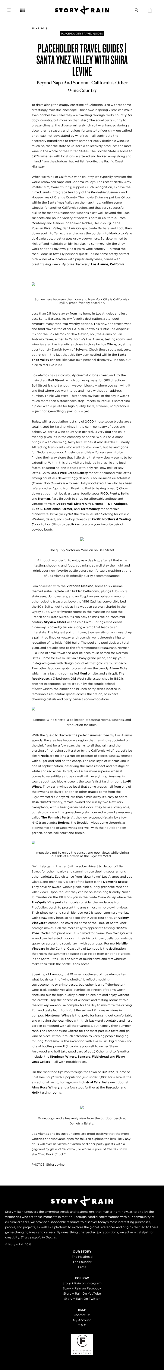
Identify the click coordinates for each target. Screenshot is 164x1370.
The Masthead (82, 1256)
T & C (82, 1325)
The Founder (82, 1262)
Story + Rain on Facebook (82, 1288)
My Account (82, 1320)
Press (82, 1267)
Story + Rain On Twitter (82, 1298)
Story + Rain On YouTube (82, 1293)
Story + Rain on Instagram (82, 1283)
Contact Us (82, 1315)
